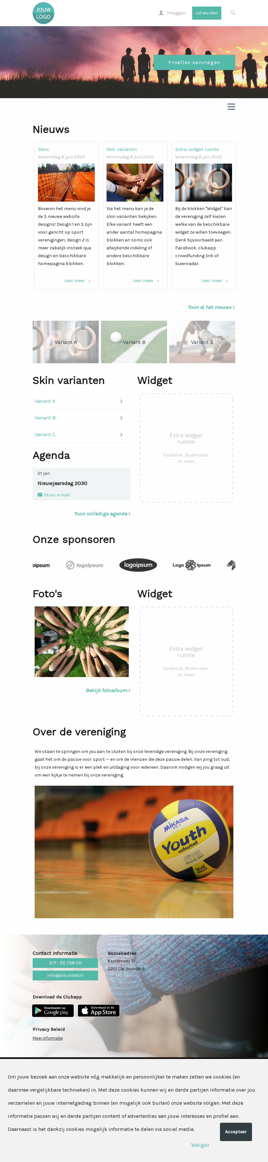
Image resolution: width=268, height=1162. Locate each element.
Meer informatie (48, 1038)
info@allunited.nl (65, 975)
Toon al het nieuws (210, 307)
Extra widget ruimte (197, 149)
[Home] (42, 13)
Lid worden (206, 13)
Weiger (200, 1145)
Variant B (45, 418)
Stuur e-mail (56, 495)
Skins (43, 149)
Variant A (45, 401)
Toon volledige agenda (100, 513)
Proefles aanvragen (194, 62)
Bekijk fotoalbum (106, 690)
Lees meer (74, 280)
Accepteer (236, 1132)
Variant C (45, 434)
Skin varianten (122, 149)
